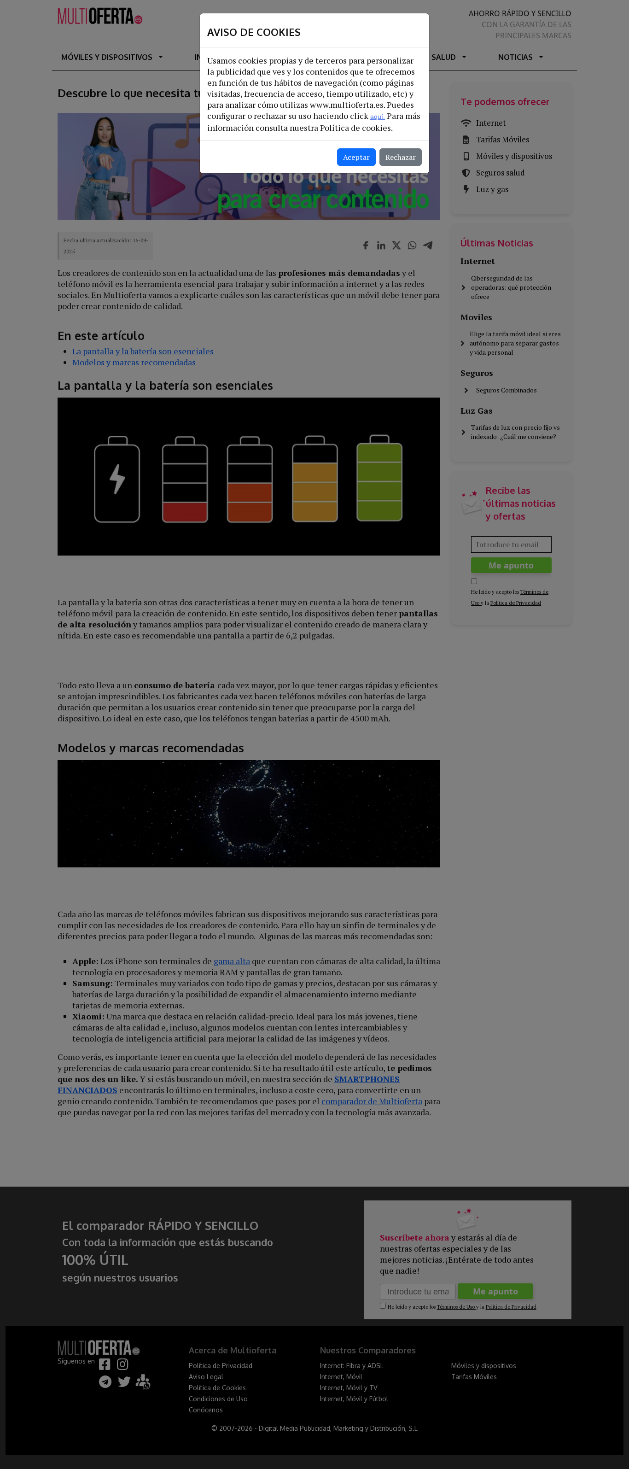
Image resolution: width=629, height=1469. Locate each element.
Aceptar (356, 157)
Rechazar (400, 157)
